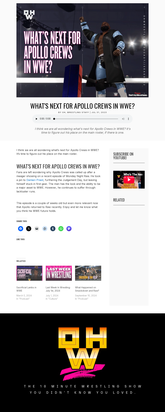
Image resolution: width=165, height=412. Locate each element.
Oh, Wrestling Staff (75, 112)
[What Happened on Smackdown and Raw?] (88, 273)
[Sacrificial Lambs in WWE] (29, 273)
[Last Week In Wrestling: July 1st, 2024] (59, 273)
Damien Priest (34, 180)
